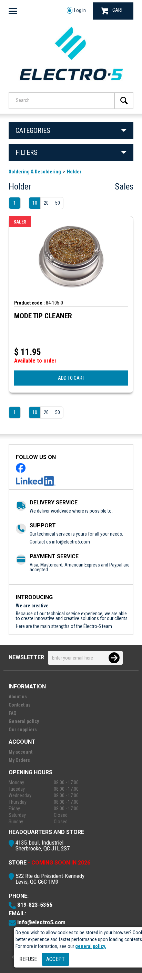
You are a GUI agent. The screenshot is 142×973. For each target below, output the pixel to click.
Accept (55, 959)
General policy (24, 721)
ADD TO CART (71, 378)
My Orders (19, 760)
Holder (74, 171)
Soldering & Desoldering (35, 171)
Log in (80, 10)
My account (20, 752)
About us (18, 696)
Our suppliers (23, 729)
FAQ (13, 713)
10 (34, 203)
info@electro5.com (71, 542)
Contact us (20, 705)
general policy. (90, 946)
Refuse (28, 959)
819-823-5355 (34, 904)
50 (57, 203)
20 (46, 203)
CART (117, 10)
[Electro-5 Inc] (71, 83)
